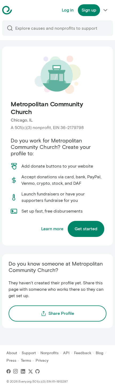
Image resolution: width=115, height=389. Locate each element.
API (66, 353)
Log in (68, 10)
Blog (99, 353)
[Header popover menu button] (105, 10)
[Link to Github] (37, 371)
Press (11, 360)
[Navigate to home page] (20, 10)
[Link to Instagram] (15, 371)
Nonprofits (49, 353)
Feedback (82, 353)
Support (29, 353)
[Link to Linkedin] (23, 371)
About (11, 353)
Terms (26, 360)
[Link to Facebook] (8, 371)
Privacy (42, 360)
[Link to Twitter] (30, 371)
